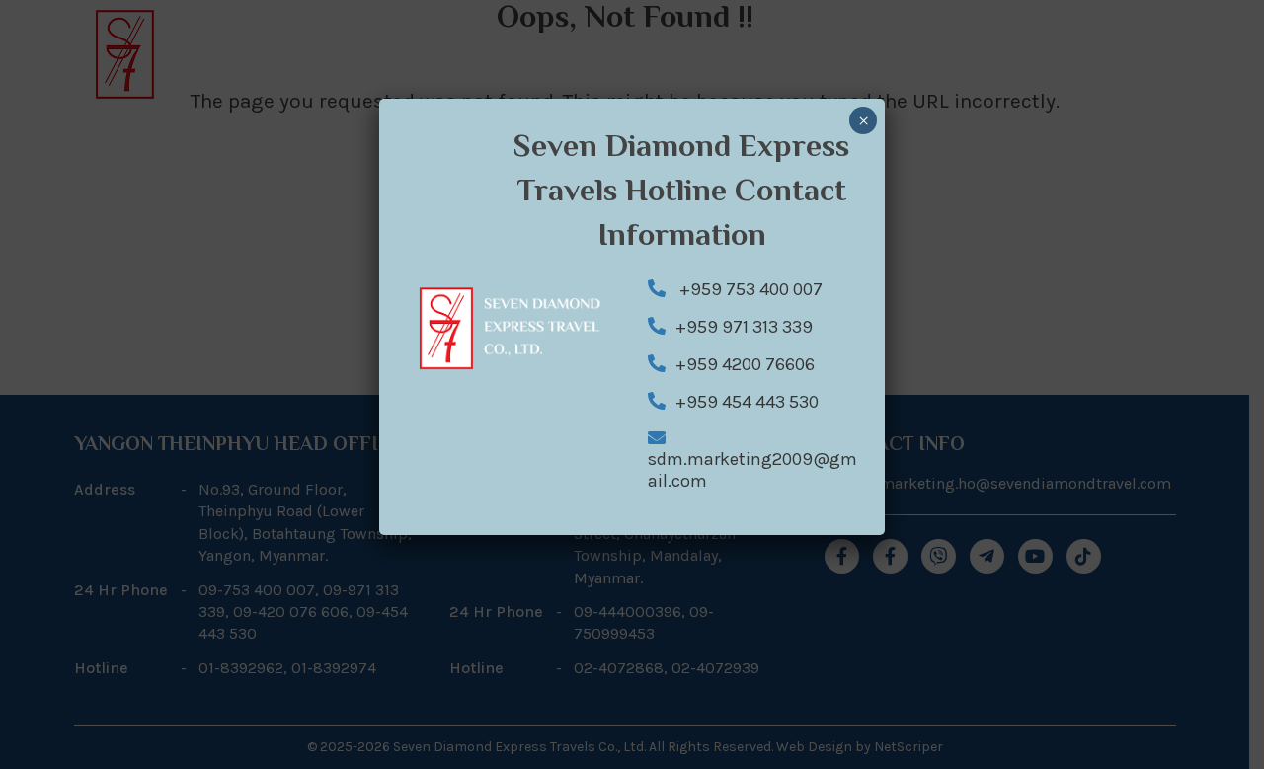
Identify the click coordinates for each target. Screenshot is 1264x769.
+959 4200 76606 (745, 364)
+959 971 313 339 (744, 327)
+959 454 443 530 (747, 402)
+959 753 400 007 (749, 289)
